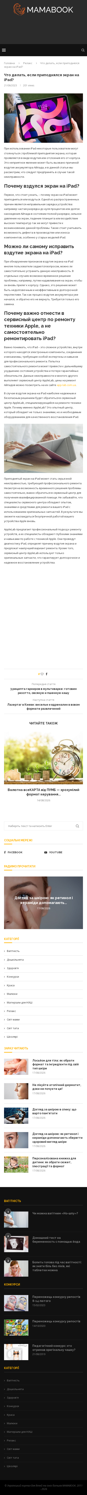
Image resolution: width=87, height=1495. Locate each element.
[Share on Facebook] (46, 674)
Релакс (27, 63)
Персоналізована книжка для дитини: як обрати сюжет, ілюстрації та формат (54, 1162)
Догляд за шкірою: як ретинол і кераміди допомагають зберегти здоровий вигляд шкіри (57, 1137)
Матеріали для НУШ (19, 1002)
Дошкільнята (15, 959)
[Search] (83, 50)
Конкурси (13, 976)
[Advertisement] (43, 31)
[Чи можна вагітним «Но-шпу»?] (16, 1220)
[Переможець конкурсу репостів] (16, 1327)
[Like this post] (42, 674)
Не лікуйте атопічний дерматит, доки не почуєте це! (56, 1087)
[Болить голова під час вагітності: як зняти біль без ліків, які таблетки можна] (16, 1268)
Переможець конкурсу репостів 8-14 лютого (56, 1299)
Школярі (12, 1036)
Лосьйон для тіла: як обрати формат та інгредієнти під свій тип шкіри (55, 1064)
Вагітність (13, 951)
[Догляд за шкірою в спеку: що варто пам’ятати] (16, 1116)
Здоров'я (13, 968)
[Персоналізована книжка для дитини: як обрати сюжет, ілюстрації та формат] (16, 1165)
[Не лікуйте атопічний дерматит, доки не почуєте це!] (16, 1091)
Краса (11, 985)
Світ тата (13, 1028)
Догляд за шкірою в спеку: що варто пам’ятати (54, 1111)
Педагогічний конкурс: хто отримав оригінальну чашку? (53, 1347)
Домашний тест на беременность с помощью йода (56, 1239)
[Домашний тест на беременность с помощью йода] (16, 1244)
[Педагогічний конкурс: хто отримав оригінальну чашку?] (16, 1352)
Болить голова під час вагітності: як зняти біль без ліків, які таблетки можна (57, 1266)
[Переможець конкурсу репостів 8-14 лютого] (16, 1303)
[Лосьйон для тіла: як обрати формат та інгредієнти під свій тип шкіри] (16, 1067)
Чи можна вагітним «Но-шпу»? (55, 1213)
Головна (9, 63)
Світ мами (13, 1019)
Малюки (12, 994)
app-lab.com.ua (66, 385)
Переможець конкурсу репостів (56, 1321)
